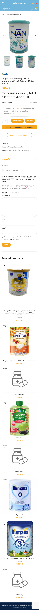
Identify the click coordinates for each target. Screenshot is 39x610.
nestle (32, 150)
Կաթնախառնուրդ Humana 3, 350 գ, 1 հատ (19, 558)
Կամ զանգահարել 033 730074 (19, 135)
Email (4, 228)
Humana (19, 561)
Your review (6, 196)
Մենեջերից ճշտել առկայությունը (19, 127)
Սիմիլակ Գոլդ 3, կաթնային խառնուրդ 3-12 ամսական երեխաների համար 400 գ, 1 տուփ (19, 313)
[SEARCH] (30, 9)
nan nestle (16, 150)
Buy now (30, 121)
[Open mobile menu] (3, 3)
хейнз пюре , (19, 438)
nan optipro (25, 150)
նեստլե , (19, 595)
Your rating (5, 192)
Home (4, 14)
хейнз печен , (19, 394)
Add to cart (17, 121)
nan (6, 150)
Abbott (19, 317)
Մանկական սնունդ (14, 14)
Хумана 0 (19, 515)
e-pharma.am (19, 3)
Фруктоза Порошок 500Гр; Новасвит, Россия (19, 361)
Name (4, 219)
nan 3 (10, 150)
